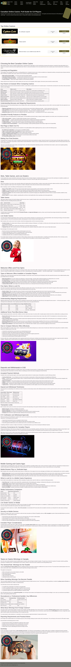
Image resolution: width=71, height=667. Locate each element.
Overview (64, 33)
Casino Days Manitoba (67, 3)
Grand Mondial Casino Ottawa (28, 3)
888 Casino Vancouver (49, 3)
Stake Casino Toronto (61, 3)
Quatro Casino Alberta (21, 3)
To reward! (4, 3)
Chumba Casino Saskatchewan (42, 3)
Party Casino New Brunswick (55, 3)
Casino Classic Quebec (15, 3)
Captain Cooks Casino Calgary (10, 3)
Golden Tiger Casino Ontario (35, 3)
